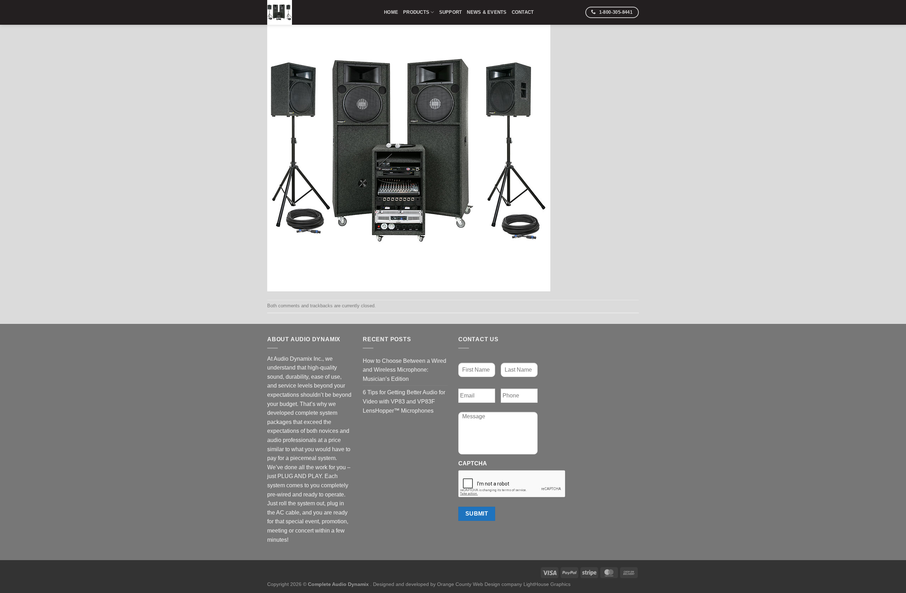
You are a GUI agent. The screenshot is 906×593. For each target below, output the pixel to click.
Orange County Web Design (468, 584)
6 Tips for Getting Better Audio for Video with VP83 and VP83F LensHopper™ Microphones (404, 401)
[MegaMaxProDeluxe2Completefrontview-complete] (408, 149)
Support (450, 12)
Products (416, 12)
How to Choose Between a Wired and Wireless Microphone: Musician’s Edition (404, 370)
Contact (523, 12)
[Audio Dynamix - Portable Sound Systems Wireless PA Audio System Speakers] (320, 12)
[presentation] (512, 484)
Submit (476, 514)
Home (391, 12)
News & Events (486, 12)
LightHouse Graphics (546, 584)
